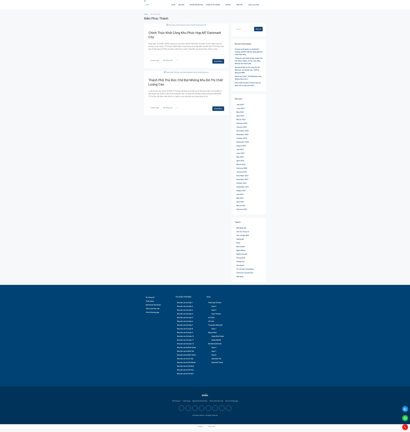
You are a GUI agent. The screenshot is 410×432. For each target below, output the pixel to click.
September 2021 (242, 187)
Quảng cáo (240, 262)
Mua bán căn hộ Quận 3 (185, 310)
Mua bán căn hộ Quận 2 (185, 306)
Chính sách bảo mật (152, 308)
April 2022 (240, 161)
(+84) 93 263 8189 (253, 5)
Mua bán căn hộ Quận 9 (185, 332)
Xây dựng (239, 276)
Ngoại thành (212, 332)
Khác (238, 243)
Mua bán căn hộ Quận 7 (185, 325)
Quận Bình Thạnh (217, 362)
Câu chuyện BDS (242, 235)
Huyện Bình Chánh (217, 336)
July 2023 (240, 105)
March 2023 (241, 120)
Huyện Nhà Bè (216, 340)
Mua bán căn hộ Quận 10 (185, 336)
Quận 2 (213, 306)
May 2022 (240, 157)
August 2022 (241, 146)
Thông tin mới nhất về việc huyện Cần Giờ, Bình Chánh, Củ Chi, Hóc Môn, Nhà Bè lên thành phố (249, 61)
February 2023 (241, 123)
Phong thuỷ (240, 258)
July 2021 (240, 194)
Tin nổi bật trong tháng (245, 269)
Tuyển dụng (150, 301)
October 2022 (241, 138)
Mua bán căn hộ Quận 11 (185, 340)
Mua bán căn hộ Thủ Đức (185, 374)
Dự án (173, 5)
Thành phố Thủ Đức (214, 302)
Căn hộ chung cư (242, 232)
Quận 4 (213, 347)
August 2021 (241, 191)
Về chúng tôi (150, 297)
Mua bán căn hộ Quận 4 (185, 314)
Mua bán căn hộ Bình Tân (185, 351)
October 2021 (241, 183)
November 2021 (242, 179)
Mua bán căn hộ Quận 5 (185, 317)
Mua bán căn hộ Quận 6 (185, 321)
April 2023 (240, 116)
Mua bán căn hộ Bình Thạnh (186, 355)
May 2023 (240, 112)
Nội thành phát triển (215, 344)
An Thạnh (211, 317)
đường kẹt (240, 239)
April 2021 (240, 202)
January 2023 (241, 127)
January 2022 (241, 172)
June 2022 (240, 153)
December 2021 (242, 176)
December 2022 (242, 131)
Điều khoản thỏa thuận (153, 305)
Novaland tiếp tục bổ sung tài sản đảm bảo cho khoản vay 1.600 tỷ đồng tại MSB (247, 70)
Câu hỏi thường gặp (152, 312)
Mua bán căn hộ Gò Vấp (185, 359)
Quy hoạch (240, 265)
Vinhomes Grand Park (244, 273)
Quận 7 (213, 351)
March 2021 (241, 206)
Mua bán (181, 5)
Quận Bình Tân (216, 359)
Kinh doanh (240, 247)
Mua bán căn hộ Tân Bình (185, 366)
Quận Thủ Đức (216, 314)
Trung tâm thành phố (215, 325)
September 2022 (242, 142)
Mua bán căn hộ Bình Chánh (186, 347)
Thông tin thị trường (213, 5)
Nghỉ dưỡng (240, 250)
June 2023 (240, 108)
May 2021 (240, 198)
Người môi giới (241, 254)
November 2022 (242, 134)
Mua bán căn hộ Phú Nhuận (186, 362)
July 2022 (240, 149)
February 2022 (241, 168)
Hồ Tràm (211, 321)
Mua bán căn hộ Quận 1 (185, 302)
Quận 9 (213, 310)
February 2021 (241, 209)
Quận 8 (213, 355)
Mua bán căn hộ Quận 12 (185, 344)
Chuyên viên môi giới (196, 5)
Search (258, 29)
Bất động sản (168, 60)
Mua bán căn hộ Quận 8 (185, 329)
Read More (218, 61)
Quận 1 (213, 329)
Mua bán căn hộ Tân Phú (185, 370)
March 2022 (241, 164)
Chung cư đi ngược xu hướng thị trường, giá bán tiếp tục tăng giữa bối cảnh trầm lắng (249, 51)
